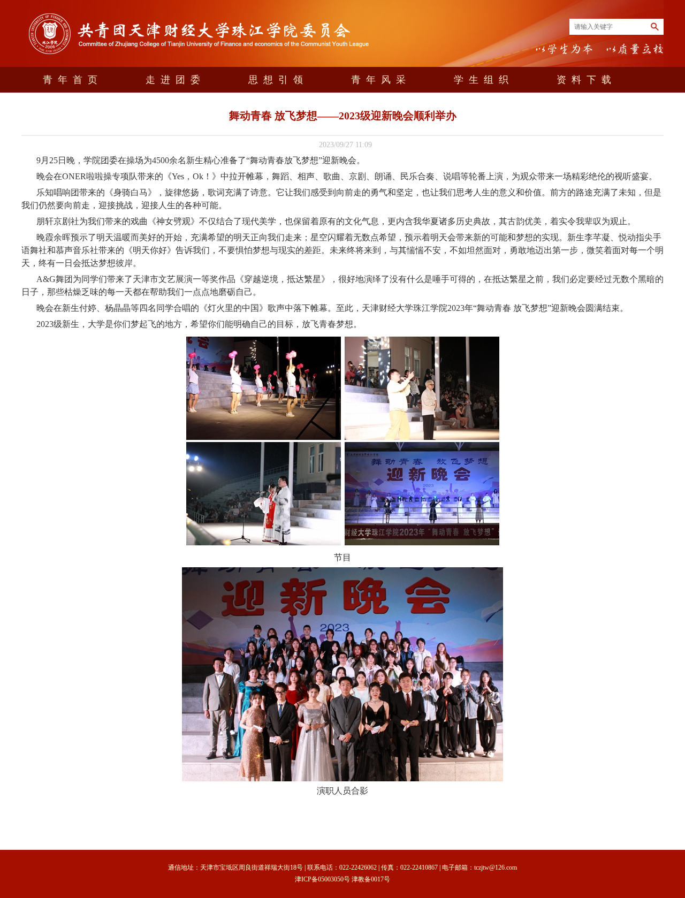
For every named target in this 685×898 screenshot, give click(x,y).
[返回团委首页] (200, 56)
